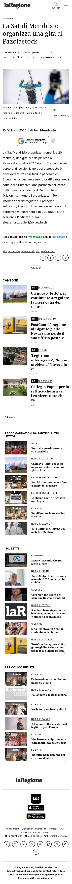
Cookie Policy (34, 836)
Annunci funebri (41, 832)
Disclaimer (27, 829)
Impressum (41, 829)
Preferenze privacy (57, 836)
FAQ (61, 829)
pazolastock (28, 251)
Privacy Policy (14, 836)
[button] (7, 844)
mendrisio (14, 251)
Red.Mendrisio (44, 130)
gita (5, 251)
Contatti (53, 829)
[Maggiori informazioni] (53, 141)
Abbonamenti (12, 829)
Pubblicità (26, 832)
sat (38, 251)
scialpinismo (48, 251)
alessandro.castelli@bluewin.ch (25, 222)
